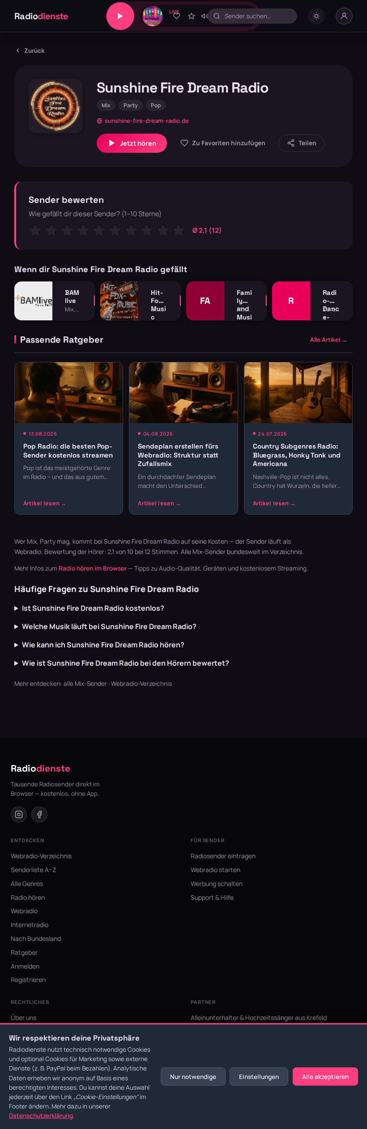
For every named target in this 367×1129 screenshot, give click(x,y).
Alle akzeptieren (325, 1077)
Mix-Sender (209, 551)
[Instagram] (19, 814)
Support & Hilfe (212, 897)
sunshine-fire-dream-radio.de (147, 121)
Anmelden (25, 966)
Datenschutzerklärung (41, 1116)
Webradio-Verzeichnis (141, 684)
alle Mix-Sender (85, 684)
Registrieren (28, 979)
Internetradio (29, 924)
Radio (41, 16)
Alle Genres (27, 883)
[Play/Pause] (120, 16)
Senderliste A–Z (33, 869)
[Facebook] (39, 814)
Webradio (24, 911)
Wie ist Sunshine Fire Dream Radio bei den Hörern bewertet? (125, 663)
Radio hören (28, 897)
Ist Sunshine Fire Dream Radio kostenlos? (93, 608)
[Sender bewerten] (191, 16)
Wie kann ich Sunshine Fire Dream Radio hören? (103, 645)
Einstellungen (259, 1077)
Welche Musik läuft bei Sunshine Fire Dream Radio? (109, 626)
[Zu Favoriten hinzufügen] (176, 16)
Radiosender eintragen (223, 856)
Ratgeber (24, 952)
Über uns (23, 1017)
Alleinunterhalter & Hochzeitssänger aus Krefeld (259, 1017)
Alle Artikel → (328, 340)
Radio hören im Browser (93, 568)
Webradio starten (215, 869)
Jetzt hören (138, 143)
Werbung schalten (217, 883)
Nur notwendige (193, 1077)
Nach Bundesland (36, 938)
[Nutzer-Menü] (344, 16)
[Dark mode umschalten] (316, 16)
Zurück (34, 50)
